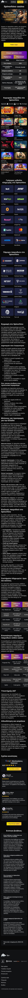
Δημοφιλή (3, 103)
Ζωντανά (11, 103)
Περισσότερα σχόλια (13, 823)
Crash (17, 103)
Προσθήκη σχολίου (14, 769)
